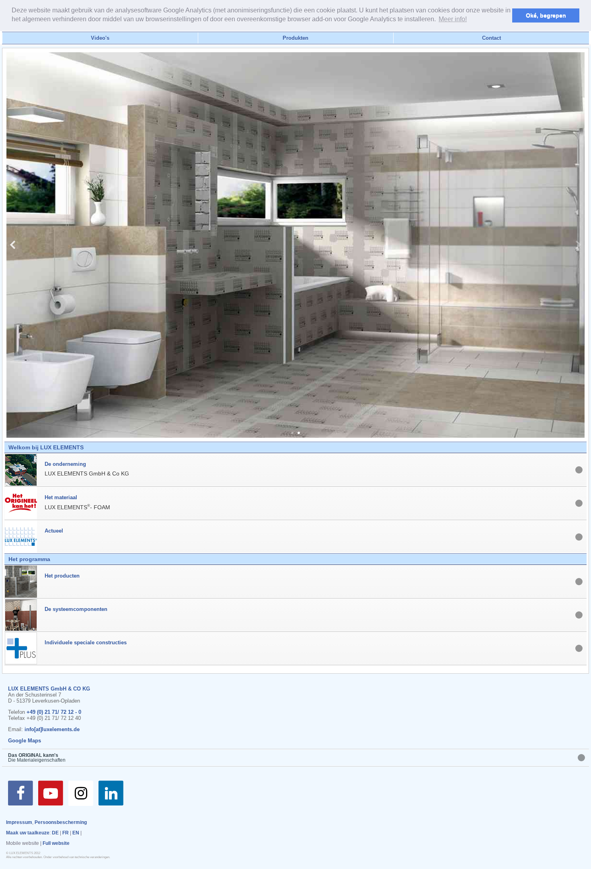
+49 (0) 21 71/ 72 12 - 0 (54, 712)
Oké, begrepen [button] (546, 15)
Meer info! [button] (453, 19)
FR (65, 833)
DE (55, 833)
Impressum (19, 822)
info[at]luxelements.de (52, 729)
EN (75, 833)
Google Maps (24, 741)
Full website (56, 843)
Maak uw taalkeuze (27, 833)
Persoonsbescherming (61, 822)
